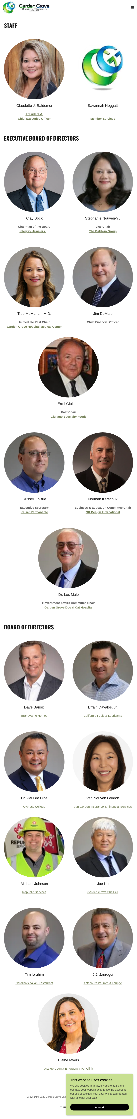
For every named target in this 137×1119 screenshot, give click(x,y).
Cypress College (34, 806)
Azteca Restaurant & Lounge (103, 983)
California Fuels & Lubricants (103, 715)
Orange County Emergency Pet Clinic (69, 1068)
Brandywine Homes (34, 715)
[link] (26, 7)
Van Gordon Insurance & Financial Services (103, 806)
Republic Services (34, 892)
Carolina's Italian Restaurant (34, 983)
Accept (99, 1107)
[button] (132, 7)
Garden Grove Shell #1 (102, 892)
